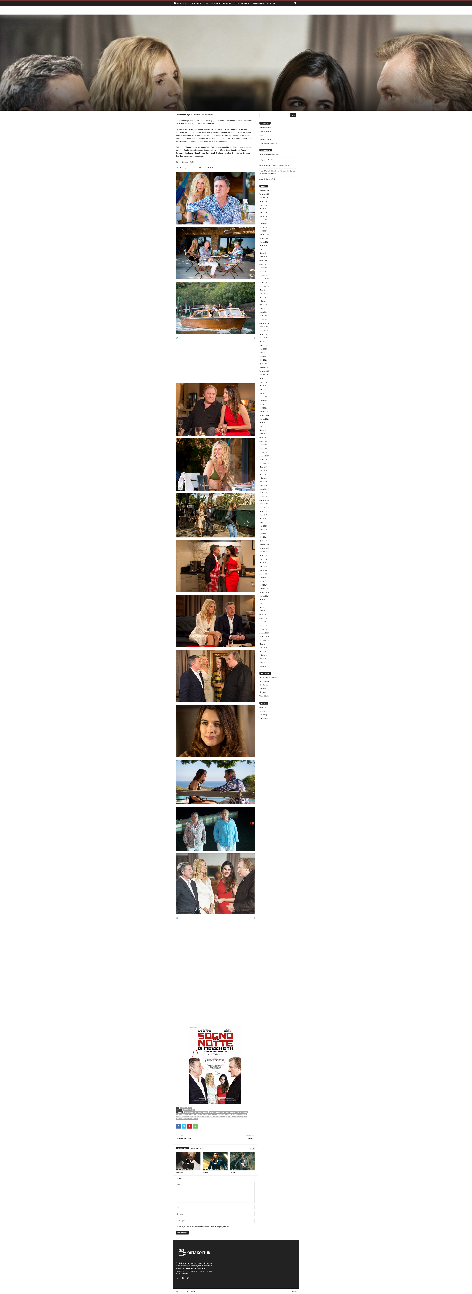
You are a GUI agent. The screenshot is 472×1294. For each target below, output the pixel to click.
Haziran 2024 (264, 286)
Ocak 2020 (263, 482)
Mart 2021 (262, 430)
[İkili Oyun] (188, 1161)
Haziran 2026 (264, 198)
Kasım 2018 (263, 533)
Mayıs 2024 (263, 290)
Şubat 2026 (263, 212)
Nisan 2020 (263, 471)
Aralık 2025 (263, 220)
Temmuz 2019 (264, 504)
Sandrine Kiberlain (240, 1116)
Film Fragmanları (219, 1114)
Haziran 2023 (264, 330)
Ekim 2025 (263, 227)
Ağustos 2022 (264, 367)
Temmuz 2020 (264, 460)
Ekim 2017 (263, 581)
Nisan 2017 (263, 603)
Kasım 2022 (263, 356)
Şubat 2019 (263, 522)
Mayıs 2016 (263, 644)
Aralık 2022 (263, 353)
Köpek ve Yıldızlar (265, 127)
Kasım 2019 (263, 489)
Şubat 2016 (263, 655)
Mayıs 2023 (263, 334)
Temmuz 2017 (264, 592)
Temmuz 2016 (264, 637)
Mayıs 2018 (263, 555)
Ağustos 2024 (264, 279)
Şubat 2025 (263, 257)
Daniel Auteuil (195, 1114)
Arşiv (261, 179)
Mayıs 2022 (263, 378)
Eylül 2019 (263, 496)
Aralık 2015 (263, 662)
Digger (232, 1172)
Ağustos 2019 (264, 500)
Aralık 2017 (263, 574)
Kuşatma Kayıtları (265, 139)
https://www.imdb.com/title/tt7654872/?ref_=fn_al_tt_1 (207, 1116)
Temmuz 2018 (264, 548)
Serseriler (249, 1138)
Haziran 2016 (264, 640)
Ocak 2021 (263, 437)
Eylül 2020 (263, 452)
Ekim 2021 (263, 404)
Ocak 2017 (263, 614)
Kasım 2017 (263, 578)
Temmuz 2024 (264, 282)
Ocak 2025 (263, 260)
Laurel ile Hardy (183, 1138)
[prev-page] (250, 1148)
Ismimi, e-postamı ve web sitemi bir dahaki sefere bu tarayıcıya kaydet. (204, 1227)
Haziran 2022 (264, 375)
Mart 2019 (262, 519)
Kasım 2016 (263, 622)
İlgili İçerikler (182, 1148)
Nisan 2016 (263, 648)
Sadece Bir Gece (265, 131)
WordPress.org (264, 718)
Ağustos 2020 (264, 456)
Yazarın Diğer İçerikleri (198, 1148)
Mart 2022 (262, 386)
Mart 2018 (262, 563)
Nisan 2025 (263, 249)
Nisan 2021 (263, 426)
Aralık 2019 (263, 485)
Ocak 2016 (263, 659)
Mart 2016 (262, 651)
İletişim (271, 3)
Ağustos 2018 (264, 544)
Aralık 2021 (263, 397)
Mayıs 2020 (263, 467)
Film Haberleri (264, 685)
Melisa (182, 100)
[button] (295, 3)
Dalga (261, 160)
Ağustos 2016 (264, 633)
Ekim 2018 (263, 537)
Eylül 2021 (263, 408)
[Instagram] (183, 1278)
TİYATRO (262, 692)
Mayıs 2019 (263, 511)
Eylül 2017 (263, 585)
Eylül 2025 (263, 231)
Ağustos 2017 (264, 589)
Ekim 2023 (263, 316)
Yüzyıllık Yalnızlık (265, 171)
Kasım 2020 (263, 445)
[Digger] (242, 1161)
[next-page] (253, 1148)
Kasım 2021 (263, 401)
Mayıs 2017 (263, 600)
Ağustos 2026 (264, 190)
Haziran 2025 (264, 242)
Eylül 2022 (263, 364)
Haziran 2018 (264, 552)
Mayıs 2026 (263, 201)
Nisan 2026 (263, 205)
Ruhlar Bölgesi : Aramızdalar (269, 143)
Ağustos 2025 (264, 235)
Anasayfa (196, 3)
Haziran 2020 (264, 463)
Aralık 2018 (263, 530)
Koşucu (205, 1172)
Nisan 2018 (263, 559)
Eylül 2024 (263, 275)
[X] (184, 1126)
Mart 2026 (262, 209)
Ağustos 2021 (264, 412)
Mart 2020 (262, 474)
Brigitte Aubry (242, 1112)
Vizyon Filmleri (264, 696)
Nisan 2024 (263, 294)
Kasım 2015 (263, 666)
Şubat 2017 (263, 611)
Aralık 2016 (263, 618)
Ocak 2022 (263, 393)
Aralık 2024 (263, 264)
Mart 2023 (262, 341)
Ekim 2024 (263, 271)
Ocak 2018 (263, 570)
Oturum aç (262, 707)
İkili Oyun (179, 1172)
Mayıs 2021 (263, 423)
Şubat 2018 (263, 566)
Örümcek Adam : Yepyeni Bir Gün (270, 165)
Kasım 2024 (263, 268)
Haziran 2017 (264, 596)
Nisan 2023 (263, 338)
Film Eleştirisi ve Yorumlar (218, 3)
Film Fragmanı (242, 3)
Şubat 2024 (263, 301)
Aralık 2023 (263, 308)
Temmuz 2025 (264, 238)
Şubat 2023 (263, 345)
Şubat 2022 (263, 389)
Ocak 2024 (263, 305)
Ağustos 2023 (264, 323)
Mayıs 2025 (263, 246)
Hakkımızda (258, 3)
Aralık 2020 (263, 441)
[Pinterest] (189, 1126)
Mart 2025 (262, 253)
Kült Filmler (263, 689)
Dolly (261, 135)
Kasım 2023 (263, 312)
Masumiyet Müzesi (265, 154)
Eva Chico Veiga (207, 1114)
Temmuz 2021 (264, 415)
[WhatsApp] (195, 1126)
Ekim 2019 (263, 493)
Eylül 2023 (263, 319)
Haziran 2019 (264, 507)
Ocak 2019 (263, 526)
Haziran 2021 (264, 419)
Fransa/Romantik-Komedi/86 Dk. (236, 1114)
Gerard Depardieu (182, 1116)
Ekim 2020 (263, 448)
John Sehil (229, 1116)
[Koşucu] (215, 1161)
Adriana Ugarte (202, 1112)
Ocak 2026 (263, 216)
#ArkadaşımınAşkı (190, 1112)
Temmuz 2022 (264, 371)
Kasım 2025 (263, 223)
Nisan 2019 (263, 515)
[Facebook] (178, 1126)
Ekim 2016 (263, 625)
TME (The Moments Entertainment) (187, 1119)
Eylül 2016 (263, 629)
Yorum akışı (263, 715)
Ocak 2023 (263, 349)
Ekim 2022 (263, 360)
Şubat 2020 (263, 478)
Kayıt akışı (262, 711)
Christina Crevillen (183, 1114)
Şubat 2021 (263, 434)
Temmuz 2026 (264, 194)
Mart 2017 (262, 607)
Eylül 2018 (263, 541)
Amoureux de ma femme (217, 1112)
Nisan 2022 (263, 382)
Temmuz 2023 (264, 327)
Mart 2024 (262, 297)
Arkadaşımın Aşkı (185, 1107)
